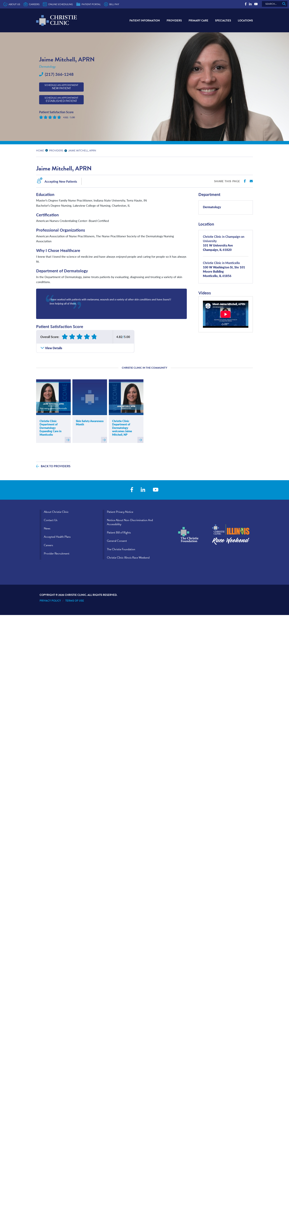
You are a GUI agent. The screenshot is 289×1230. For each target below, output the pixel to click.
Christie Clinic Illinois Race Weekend (128, 557)
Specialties (223, 20)
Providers (174, 20)
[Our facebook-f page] (245, 4)
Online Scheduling (60, 4)
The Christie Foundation (121, 549)
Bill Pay (114, 4)
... (47, 150)
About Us (14, 4)
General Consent (117, 540)
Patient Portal (91, 4)
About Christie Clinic (56, 511)
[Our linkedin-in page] (250, 4)
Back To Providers (55, 466)
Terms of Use (74, 601)
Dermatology (212, 207)
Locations (245, 20)
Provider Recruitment (56, 553)
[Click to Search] (284, 4)
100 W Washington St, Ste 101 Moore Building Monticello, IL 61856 (224, 269)
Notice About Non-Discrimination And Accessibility (130, 522)
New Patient (61, 86)
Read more (68, 440)
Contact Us (50, 520)
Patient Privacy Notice (120, 511)
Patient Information (144, 20)
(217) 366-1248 (59, 74)
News (47, 528)
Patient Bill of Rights (119, 532)
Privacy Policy (50, 601)
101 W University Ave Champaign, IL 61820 (223, 243)
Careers (34, 4)
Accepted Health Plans (57, 536)
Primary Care (198, 20)
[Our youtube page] (256, 4)
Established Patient (61, 99)
